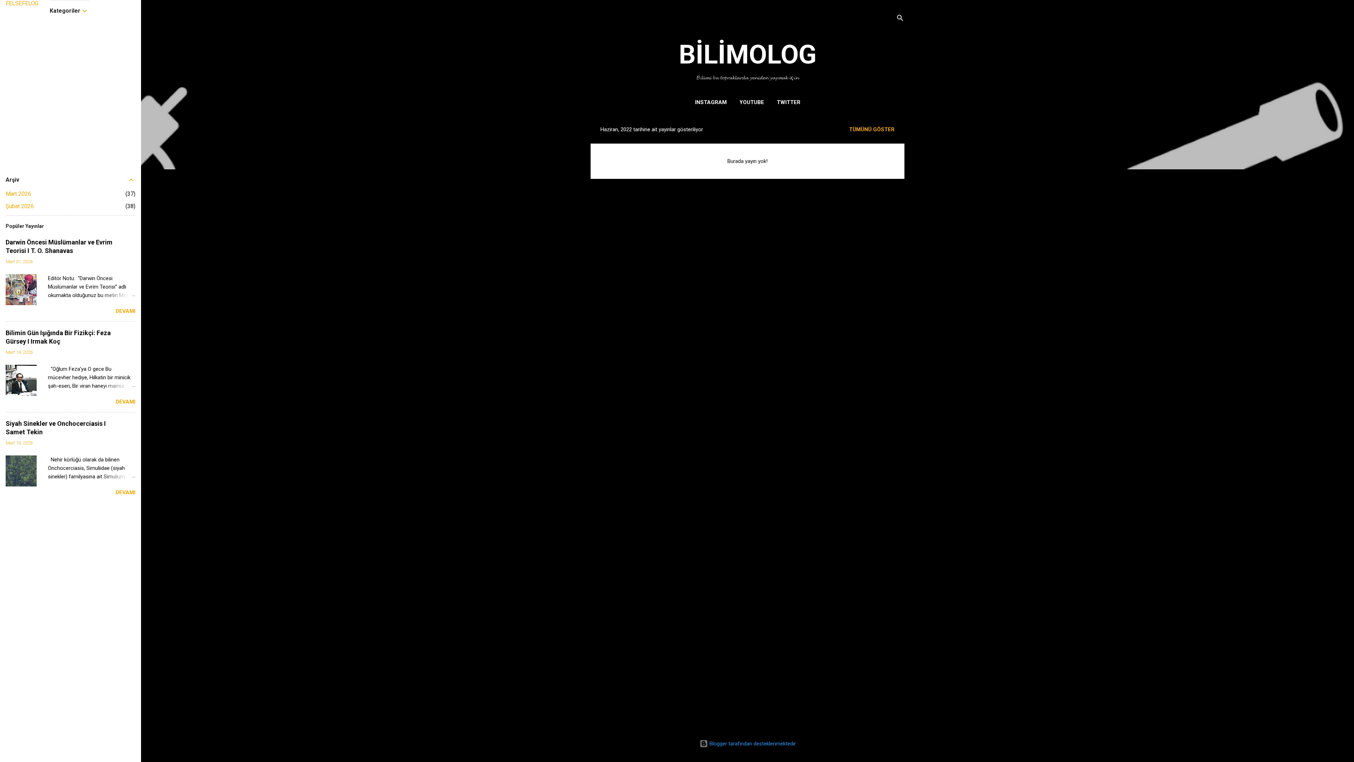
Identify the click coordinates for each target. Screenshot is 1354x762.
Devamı (125, 311)
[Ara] (900, 19)
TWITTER (788, 102)
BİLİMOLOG (748, 54)
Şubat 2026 (20, 206)
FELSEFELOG (22, 3)
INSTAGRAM (711, 102)
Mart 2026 (18, 193)
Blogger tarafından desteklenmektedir (752, 743)
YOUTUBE (751, 102)
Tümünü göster (872, 129)
